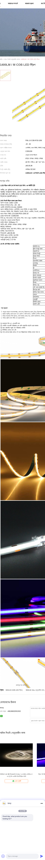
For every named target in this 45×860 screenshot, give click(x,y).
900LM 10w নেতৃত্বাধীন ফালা (35, 690)
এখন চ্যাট (18, 781)
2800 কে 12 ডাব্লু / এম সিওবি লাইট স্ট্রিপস (16, 774)
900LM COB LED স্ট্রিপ (14, 690)
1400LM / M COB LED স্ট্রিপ (30, 59)
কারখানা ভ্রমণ (29, 3)
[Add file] (3, 856)
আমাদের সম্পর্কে (13, 3)
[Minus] (41, 803)
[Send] (42, 856)
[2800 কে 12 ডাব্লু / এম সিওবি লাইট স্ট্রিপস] (16, 755)
